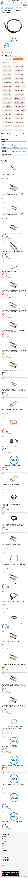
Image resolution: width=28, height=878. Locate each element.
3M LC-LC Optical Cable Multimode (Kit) (12, 409)
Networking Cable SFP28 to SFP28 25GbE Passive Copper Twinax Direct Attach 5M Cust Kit (13, 685)
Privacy (3, 865)
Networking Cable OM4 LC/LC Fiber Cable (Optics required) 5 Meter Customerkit (12, 727)
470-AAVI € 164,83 (7, 82)
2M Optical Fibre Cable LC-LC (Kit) (10, 484)
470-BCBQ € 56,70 (7, 126)
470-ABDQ (4, 467)
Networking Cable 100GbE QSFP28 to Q (12, 544)
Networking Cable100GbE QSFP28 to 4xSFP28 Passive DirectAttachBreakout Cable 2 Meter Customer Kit (13, 603)
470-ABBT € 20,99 (7, 94)
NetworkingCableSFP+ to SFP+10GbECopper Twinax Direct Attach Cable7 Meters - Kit (13, 213)
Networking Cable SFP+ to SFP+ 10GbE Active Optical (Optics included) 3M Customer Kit (13, 525)
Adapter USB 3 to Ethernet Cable (10, 446)
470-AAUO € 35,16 (19, 74)
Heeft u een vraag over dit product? (9, 62)
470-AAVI (4, 333)
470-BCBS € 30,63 (7, 130)
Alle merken (4, 855)
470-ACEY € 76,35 (7, 118)
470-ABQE (4, 584)
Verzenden (4, 841)
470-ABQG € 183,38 (20, 110)
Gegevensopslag (9, 7)
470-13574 (4, 216)
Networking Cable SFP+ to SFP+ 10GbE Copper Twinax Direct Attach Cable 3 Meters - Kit (14, 351)
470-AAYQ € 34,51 (7, 90)
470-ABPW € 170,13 (7, 106)
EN (26, 5)
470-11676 (4, 176)
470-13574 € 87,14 (7, 70)
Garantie (4, 843)
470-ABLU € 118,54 (19, 98)
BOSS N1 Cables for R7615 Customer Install (13, 765)
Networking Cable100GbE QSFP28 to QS (12, 583)
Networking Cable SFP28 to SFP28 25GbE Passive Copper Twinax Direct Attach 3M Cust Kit (13, 643)
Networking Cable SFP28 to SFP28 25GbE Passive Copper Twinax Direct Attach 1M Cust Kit (13, 664)
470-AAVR (4, 392)
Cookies (4, 867)
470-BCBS (4, 804)
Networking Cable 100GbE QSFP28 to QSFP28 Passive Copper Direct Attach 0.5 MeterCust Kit (13, 563)
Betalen (3, 838)
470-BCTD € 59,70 (19, 130)
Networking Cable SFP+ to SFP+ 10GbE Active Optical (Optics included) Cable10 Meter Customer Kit (13, 504)
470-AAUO (4, 273)
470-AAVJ (4, 353)
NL (23, 5)
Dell (16, 8)
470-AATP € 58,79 (7, 74)
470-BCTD (4, 824)
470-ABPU (4, 546)
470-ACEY (4, 688)
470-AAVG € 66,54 (7, 78)
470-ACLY (4, 729)
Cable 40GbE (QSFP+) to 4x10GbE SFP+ (12, 370)
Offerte (3, 848)
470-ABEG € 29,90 (7, 98)
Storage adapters (18, 7)
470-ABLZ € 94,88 (7, 102)
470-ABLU (4, 507)
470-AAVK (4, 372)
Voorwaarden (5, 870)
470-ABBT (4, 448)
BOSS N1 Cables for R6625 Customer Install (13, 803)
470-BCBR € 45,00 (19, 126)
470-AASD (4, 234)
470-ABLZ (4, 527)
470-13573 (4, 196)
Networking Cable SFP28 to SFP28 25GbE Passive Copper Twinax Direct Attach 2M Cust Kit (13, 707)
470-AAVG (4, 293)
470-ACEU (4, 646)
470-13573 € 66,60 (19, 66)
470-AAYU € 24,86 (19, 90)
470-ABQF (4, 606)
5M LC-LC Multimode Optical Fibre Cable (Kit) (13, 428)
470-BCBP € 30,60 (19, 122)
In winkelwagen (18, 58)
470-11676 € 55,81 (7, 66)
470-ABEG (4, 486)
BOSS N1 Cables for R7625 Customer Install (13, 784)
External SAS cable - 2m (8, 174)
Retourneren (4, 845)
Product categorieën (6, 852)
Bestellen (4, 836)
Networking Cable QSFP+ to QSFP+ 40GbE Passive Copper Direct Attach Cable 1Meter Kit (13, 390)
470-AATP (4, 254)
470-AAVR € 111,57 (19, 86)
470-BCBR (4, 786)
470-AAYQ (4, 411)
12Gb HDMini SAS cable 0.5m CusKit (11, 465)
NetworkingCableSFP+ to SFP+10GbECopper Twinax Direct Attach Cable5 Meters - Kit (13, 193)
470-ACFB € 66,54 (19, 118)
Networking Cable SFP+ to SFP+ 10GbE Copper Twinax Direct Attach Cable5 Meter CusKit (14, 291)
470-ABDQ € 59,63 (19, 94)
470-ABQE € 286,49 (20, 106)
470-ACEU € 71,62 (7, 114)
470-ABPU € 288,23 (19, 102)
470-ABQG (4, 624)
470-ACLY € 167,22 (7, 122)
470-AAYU (4, 429)
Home (2, 7)
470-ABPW (4, 566)
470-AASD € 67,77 (19, 70)
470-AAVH (4, 313)
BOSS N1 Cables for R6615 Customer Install (13, 746)
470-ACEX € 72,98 (19, 114)
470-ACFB (4, 709)
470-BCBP (4, 748)
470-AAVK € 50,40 (7, 86)
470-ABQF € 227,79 (7, 110)
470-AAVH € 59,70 (19, 78)
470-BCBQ (4, 767)
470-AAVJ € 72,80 (19, 82)
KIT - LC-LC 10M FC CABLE (9, 271)
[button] (26, 16)
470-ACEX (4, 667)
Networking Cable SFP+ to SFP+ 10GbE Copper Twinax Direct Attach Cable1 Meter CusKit (14, 311)
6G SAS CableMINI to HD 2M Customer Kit (12, 233)
